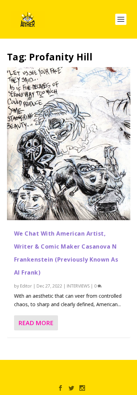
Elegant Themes (67, 369)
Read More (35, 323)
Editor (26, 286)
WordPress (68, 377)
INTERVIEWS (78, 286)
